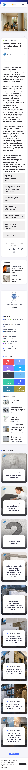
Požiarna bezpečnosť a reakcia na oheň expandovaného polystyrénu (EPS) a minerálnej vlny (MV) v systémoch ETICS (14, 571)
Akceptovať (22, 764)
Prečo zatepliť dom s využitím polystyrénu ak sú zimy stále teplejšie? (17, 409)
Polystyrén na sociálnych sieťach (13, 334)
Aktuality (6, 319)
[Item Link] (6, 402)
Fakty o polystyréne (16, 322)
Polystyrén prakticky (10, 336)
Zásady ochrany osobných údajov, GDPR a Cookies (8, 764)
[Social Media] (8, 362)
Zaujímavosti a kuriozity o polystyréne (14, 476)
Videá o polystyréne (10, 346)
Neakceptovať (5, 767)
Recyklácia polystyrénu (10, 341)
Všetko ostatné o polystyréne (14, 542)
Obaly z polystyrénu (9, 327)
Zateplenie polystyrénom (11, 348)
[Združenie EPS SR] (4, 4)
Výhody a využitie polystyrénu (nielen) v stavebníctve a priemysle (17, 437)
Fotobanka (7, 324)
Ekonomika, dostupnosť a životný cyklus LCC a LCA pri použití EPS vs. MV (14, 706)
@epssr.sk (14, 303)
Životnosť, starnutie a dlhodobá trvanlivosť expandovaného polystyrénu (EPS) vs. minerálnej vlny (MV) (14, 737)
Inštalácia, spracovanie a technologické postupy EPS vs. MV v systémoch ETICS (14, 672)
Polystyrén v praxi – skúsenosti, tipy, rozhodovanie (14, 508)
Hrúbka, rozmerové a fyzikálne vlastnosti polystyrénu (17, 279)
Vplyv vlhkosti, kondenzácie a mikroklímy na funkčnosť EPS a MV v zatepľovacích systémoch (14, 605)
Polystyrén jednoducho (10, 331)
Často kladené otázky (11, 36)
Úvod (2, 36)
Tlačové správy (8, 343)
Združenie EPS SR (15, 53)
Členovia (6, 322)
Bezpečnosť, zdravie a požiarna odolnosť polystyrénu (18, 270)
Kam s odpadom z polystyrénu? (15, 401)
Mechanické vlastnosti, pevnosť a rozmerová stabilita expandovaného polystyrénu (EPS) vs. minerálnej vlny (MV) (17, 428)
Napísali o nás (16, 324)
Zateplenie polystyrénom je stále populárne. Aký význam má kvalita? (17, 417)
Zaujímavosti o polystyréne (12, 351)
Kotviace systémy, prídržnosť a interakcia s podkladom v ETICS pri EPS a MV (14, 639)
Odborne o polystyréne (10, 329)
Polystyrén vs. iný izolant (11, 339)
